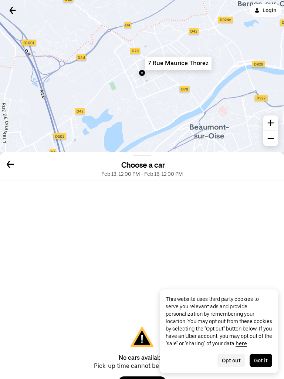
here (241, 343)
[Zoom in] (270, 122)
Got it (261, 360)
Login (270, 10)
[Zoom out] (270, 138)
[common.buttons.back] (12, 10)
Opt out (231, 360)
